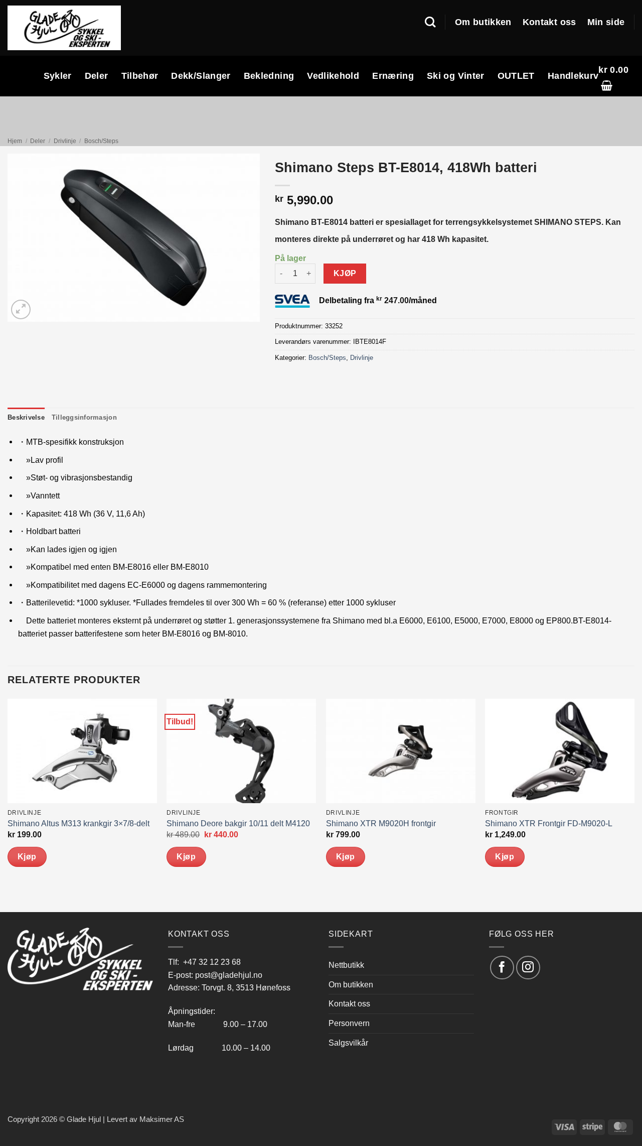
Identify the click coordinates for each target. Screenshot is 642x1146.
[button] (616, 76)
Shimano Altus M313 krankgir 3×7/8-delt (78, 823)
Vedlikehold (333, 76)
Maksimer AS (161, 1119)
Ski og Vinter (456, 76)
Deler (96, 76)
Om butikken (483, 22)
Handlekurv (573, 76)
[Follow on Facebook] (502, 967)
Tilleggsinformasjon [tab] (84, 417)
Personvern (349, 1023)
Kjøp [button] (27, 856)
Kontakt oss (549, 22)
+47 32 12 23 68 (212, 961)
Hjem (15, 141)
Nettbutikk (346, 964)
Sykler (58, 76)
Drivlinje (65, 141)
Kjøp (345, 273)
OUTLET (516, 76)
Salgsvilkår (348, 1042)
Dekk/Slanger (200, 76)
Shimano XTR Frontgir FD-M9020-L (548, 823)
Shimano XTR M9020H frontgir (381, 823)
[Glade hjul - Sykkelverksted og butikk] (64, 27)
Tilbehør (139, 76)
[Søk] (430, 22)
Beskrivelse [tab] (26, 417)
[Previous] (8, 804)
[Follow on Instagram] (528, 967)
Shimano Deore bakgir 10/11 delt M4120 (238, 823)
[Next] (633, 804)
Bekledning (269, 76)
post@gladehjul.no (228, 974)
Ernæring (393, 76)
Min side (606, 22)
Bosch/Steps (101, 141)
